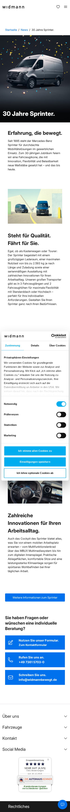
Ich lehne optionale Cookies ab (35, 473)
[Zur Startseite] (13, 6)
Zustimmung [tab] (12, 345)
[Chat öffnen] (62, 804)
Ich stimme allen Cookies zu (35, 450)
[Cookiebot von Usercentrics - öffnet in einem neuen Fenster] (51, 336)
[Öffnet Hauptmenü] (64, 7)
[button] (35, 716)
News (24, 29)
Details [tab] (35, 345)
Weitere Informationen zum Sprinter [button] (35, 597)
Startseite (11, 29)
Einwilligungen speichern (35, 461)
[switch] (61, 414)
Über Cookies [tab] (57, 345)
